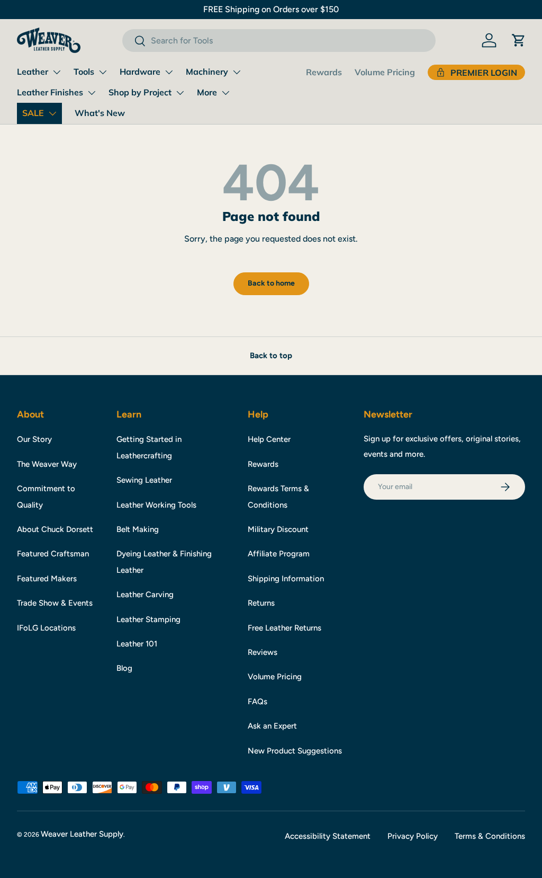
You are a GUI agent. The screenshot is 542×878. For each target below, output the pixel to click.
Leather (32, 71)
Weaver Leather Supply (82, 834)
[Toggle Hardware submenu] (168, 72)
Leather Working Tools (156, 505)
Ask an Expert (272, 726)
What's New (100, 113)
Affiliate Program (279, 553)
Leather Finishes (50, 92)
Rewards (324, 72)
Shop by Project (140, 92)
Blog (124, 668)
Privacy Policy (412, 836)
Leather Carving (145, 594)
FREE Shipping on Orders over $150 (271, 9)
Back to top (271, 355)
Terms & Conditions (490, 836)
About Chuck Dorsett (55, 529)
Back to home (271, 283)
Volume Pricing (385, 72)
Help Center (269, 439)
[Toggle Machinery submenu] (236, 72)
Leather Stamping (148, 619)
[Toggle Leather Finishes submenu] (91, 92)
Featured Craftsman (53, 553)
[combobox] (278, 40)
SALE (33, 113)
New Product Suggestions (295, 751)
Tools (84, 71)
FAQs (257, 701)
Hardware (140, 71)
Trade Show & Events (55, 603)
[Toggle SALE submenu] (52, 113)
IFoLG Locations (46, 628)
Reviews (262, 652)
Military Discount (278, 529)
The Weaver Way (47, 464)
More (207, 92)
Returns (261, 603)
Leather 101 (136, 644)
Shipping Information (286, 578)
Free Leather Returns (284, 628)
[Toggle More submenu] (225, 92)
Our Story (34, 439)
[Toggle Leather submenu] (56, 72)
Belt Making (137, 529)
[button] (518, 40)
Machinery (207, 71)
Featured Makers (47, 578)
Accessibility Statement (328, 836)
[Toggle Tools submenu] (102, 72)
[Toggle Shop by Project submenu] (180, 92)
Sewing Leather (144, 480)
